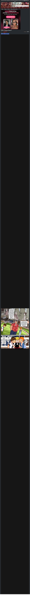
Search (28, 6)
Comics (5, 9)
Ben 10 (9, 9)
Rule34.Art (6, 6)
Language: (25, 31)
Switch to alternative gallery (5, 33)
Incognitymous (5, 31)
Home (2, 9)
